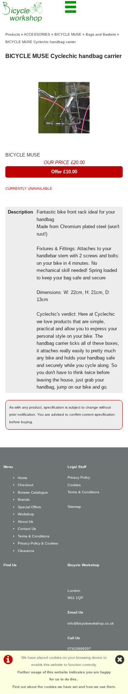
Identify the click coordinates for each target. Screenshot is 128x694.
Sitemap (74, 507)
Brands (24, 499)
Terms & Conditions (33, 536)
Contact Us (27, 529)
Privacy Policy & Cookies (38, 543)
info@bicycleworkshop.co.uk (91, 623)
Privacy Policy (79, 477)
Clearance (26, 551)
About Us (25, 522)
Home (22, 478)
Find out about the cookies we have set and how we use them (63, 687)
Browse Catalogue (33, 492)
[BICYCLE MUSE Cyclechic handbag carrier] (64, 108)
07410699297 (79, 649)
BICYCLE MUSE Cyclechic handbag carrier (40, 42)
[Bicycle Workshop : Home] (33, 12)
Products (12, 34)
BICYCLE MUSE (67, 34)
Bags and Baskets (101, 34)
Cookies (74, 485)
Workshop (26, 514)
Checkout (25, 485)
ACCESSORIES (37, 34)
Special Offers (29, 507)
